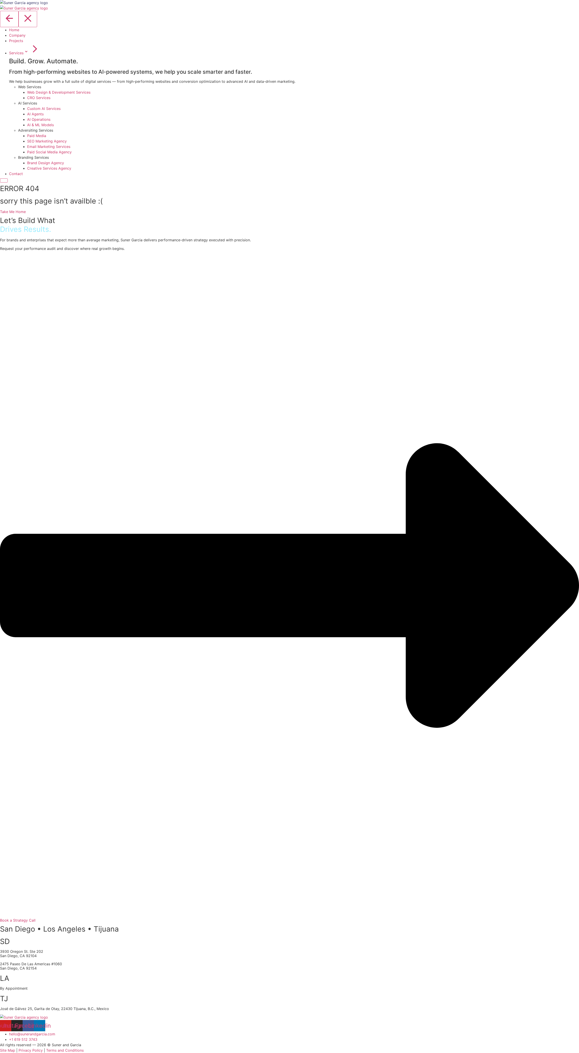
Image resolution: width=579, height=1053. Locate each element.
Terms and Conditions (65, 1050)
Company (17, 35)
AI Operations (38, 119)
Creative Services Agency (49, 168)
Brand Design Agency (45, 163)
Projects (16, 40)
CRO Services (38, 97)
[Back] (9, 19)
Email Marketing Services (48, 146)
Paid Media (36, 135)
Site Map (7, 1050)
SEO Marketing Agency (47, 141)
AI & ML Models (40, 125)
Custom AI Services (44, 108)
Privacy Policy (31, 1050)
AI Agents (35, 114)
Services (16, 53)
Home (14, 30)
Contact (16, 173)
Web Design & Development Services (58, 92)
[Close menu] (28, 19)
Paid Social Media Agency (49, 152)
